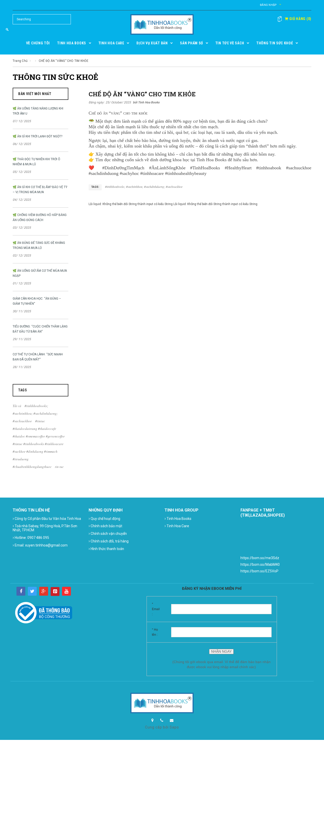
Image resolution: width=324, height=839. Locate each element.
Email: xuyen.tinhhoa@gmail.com (40, 545)
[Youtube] (66, 591)
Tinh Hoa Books (178, 518)
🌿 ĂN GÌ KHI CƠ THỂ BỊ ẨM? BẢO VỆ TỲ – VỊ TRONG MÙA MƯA (40, 189)
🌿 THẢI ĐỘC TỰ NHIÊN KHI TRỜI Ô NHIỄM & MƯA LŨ (36, 161)
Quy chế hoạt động (104, 518)
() (299, 19)
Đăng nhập (268, 5)
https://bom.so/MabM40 (260, 564)
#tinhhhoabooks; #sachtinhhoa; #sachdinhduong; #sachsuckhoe (35, 413)
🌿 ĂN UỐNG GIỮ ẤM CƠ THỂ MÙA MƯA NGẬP (40, 273)
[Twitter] (32, 591)
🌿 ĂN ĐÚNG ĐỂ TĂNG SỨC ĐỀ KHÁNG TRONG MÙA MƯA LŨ (39, 245)
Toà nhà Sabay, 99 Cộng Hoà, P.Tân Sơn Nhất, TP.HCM (45, 527)
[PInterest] (55, 591)
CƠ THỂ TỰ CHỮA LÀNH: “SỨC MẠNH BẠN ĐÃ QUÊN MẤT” (38, 357)
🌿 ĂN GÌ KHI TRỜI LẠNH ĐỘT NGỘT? (37, 136)
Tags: (95, 187)
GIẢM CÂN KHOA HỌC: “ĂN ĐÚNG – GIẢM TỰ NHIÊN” (37, 301)
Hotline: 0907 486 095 (31, 537)
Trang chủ (20, 61)
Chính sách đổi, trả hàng (109, 541)
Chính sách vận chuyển (108, 533)
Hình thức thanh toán (106, 548)
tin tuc (59, 466)
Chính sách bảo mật (105, 525)
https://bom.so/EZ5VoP (259, 571)
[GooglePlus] (43, 591)
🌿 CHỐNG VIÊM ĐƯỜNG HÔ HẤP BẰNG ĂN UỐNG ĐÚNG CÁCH (40, 217)
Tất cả (17, 406)
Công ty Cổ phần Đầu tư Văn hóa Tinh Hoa (47, 518)
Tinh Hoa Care (177, 525)
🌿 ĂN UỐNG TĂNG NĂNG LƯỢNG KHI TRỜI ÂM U (38, 111)
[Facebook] (20, 591)
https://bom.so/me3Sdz (259, 558)
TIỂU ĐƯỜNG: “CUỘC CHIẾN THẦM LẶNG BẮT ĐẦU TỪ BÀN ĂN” (40, 329)
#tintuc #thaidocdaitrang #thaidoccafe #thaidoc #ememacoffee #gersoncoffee (39, 429)
